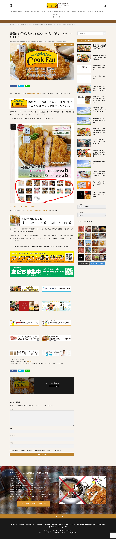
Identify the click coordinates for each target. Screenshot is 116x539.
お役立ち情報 (59, 11)
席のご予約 (92, 11)
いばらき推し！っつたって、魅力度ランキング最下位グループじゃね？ (99, 131)
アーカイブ (80, 212)
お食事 (27, 11)
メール (12, 435)
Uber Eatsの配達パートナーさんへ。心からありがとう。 (99, 141)
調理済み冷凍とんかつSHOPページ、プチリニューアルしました (60, 24)
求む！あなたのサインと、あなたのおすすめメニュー (99, 184)
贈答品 (64, 41)
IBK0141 (100, 11)
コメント (13, 409)
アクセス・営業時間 (70, 11)
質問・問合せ (83, 11)
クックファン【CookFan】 (63, 531)
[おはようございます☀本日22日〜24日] (81, 243)
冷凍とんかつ (51, 41)
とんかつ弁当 (35, 11)
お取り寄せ (30, 41)
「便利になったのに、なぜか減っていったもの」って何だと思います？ (99, 99)
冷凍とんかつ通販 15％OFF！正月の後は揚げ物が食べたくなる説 (99, 153)
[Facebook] (13, 86)
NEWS (21, 11)
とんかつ (45, 41)
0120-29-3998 (30, 361)
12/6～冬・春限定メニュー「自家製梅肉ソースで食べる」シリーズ (99, 173)
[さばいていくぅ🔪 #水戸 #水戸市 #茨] (88, 229)
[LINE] (27, 86)
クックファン (40, 41)
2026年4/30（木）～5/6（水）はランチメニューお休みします (99, 110)
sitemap (55, 14)
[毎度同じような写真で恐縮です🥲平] (95, 257)
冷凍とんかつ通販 (48, 11)
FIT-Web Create (59, 533)
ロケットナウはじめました (99, 77)
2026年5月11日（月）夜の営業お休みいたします (99, 120)
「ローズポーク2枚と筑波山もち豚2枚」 (36, 210)
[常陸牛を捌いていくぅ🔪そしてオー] (102, 250)
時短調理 (60, 41)
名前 (12, 428)
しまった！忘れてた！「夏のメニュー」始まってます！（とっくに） (99, 88)
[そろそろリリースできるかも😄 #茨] (102, 243)
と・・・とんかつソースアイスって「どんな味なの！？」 (99, 194)
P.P (60, 14)
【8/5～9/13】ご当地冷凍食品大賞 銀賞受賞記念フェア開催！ (99, 47)
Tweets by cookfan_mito (84, 221)
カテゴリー (80, 204)
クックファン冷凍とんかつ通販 (36, 24)
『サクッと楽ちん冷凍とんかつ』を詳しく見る (33, 504)
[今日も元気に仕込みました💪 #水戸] (81, 257)
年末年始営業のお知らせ (99, 162)
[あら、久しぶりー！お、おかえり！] (102, 229)
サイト (11, 443)
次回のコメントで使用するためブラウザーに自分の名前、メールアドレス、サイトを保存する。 (36, 450)
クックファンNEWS (21, 24)
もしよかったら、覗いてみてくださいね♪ (22, 206)
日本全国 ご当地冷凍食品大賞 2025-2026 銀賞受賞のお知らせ (99, 57)
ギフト (34, 41)
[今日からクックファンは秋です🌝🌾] (95, 250)
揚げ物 (56, 41)
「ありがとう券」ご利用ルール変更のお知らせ (99, 67)
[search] (104, 33)
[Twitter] (21, 86)
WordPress (75, 533)
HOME (14, 11)
